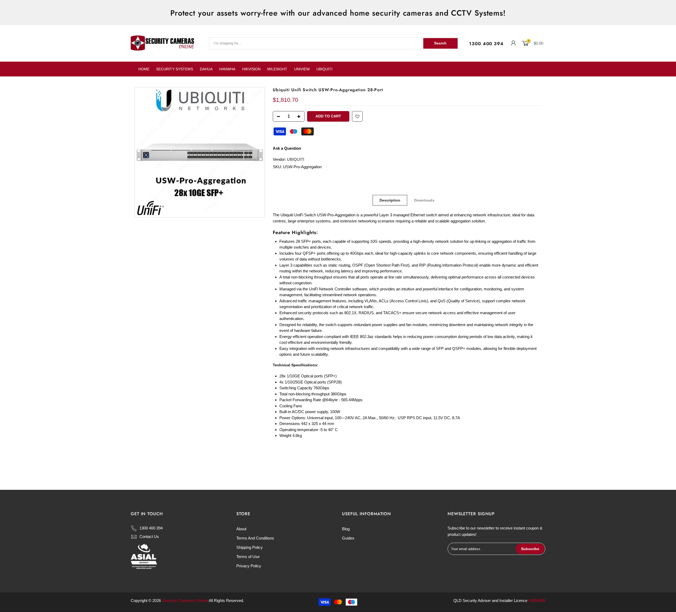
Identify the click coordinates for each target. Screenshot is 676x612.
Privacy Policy (248, 566)
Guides (348, 538)
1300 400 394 (486, 43)
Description (390, 200)
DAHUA (206, 69)
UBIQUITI (324, 69)
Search (440, 43)
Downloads (424, 200)
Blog (346, 529)
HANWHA (227, 69)
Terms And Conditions (255, 538)
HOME (143, 69)
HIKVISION (251, 69)
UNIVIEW (302, 69)
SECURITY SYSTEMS (174, 69)
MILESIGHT (277, 69)
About (241, 529)
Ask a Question (287, 148)
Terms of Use (248, 556)
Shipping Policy (249, 547)
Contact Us (149, 536)
